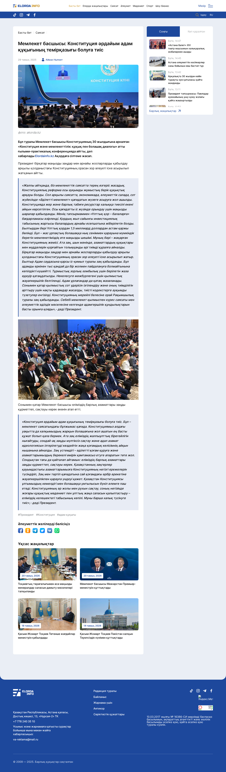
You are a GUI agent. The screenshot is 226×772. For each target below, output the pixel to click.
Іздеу (203, 14)
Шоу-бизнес (162, 5)
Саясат (114, 5)
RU (211, 15)
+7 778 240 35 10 (24, 721)
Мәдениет (138, 5)
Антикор (99, 708)
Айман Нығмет (54, 59)
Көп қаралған (196, 31)
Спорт (149, 5)
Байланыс (100, 697)
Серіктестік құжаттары (108, 714)
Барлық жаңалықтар (162, 111)
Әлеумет (126, 5)
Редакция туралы (104, 691)
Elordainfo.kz (44, 156)
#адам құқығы (66, 514)
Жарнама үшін (102, 702)
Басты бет (74, 5)
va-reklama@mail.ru (25, 739)
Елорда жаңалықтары (95, 5)
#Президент (26, 514)
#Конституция (45, 514)
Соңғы (163, 31)
